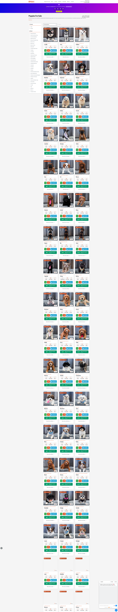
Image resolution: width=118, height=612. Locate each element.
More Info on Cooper (65, 553)
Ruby (77, 441)
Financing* (64, 1)
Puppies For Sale (47, 1)
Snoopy (62, 143)
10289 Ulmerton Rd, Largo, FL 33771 (84, 1)
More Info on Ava (50, 189)
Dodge (61, 508)
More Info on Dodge (65, 520)
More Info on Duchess (50, 321)
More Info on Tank (81, 354)
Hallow (77, 44)
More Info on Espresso (66, 90)
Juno (77, 243)
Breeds (56, 1)
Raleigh (78, 541)
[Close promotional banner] (85, 8)
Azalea (61, 375)
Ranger (77, 77)
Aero (77, 408)
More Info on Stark (81, 487)
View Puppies (59, 11)
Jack (45, 574)
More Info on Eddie (50, 354)
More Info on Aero (81, 421)
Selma (61, 110)
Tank (77, 342)
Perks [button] (52, 1)
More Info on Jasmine (50, 156)
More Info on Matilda (65, 586)
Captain (46, 276)
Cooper (62, 541)
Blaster (46, 408)
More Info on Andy (81, 156)
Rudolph (46, 508)
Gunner (46, 210)
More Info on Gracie (81, 123)
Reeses (46, 607)
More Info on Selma (65, 123)
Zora (61, 342)
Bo (60, 243)
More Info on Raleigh (81, 553)
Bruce (77, 177)
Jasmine (46, 143)
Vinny (61, 276)
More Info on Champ (65, 454)
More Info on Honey (65, 487)
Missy (61, 309)
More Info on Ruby (81, 454)
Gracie (77, 110)
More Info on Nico (50, 454)
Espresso (62, 77)
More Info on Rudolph (50, 520)
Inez (61, 44)
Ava (45, 177)
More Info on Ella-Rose (66, 421)
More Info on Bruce (81, 189)
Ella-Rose (62, 408)
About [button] (68, 1)
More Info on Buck (50, 487)
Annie (45, 110)
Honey (61, 474)
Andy (77, 143)
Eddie (45, 342)
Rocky (61, 607)
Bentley (46, 77)
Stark (77, 474)
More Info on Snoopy (65, 156)
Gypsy (45, 243)
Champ (61, 441)
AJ (60, 177)
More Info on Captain (50, 288)
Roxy (77, 210)
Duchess (46, 309)
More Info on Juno (81, 255)
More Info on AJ (65, 189)
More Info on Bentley (50, 90)
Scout (77, 309)
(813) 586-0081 (87, 2)
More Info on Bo (66, 255)
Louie (45, 541)
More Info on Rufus (81, 288)
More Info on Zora (66, 354)
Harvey (46, 375)
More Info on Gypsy (50, 255)
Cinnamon (78, 375)
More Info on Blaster (50, 421)
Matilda (62, 574)
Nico (45, 441)
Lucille (45, 44)
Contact (72, 1)
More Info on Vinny (66, 288)
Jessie (61, 210)
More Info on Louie (50, 553)
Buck (45, 474)
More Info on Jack (50, 586)
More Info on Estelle (81, 520)
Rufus (77, 276)
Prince (77, 607)
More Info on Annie (50, 123)
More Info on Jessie (65, 222)
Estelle (77, 508)
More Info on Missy (65, 321)
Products (59, 1)
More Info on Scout (81, 321)
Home (83, 15)
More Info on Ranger (81, 90)
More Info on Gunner (50, 222)
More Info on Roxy (81, 222)
